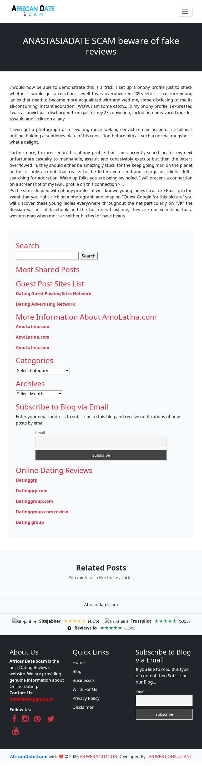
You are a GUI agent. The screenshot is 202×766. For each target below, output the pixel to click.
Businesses (84, 680)
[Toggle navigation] (185, 11)
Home (79, 662)
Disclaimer (83, 707)
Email (40, 432)
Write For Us (85, 689)
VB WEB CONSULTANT (170, 756)
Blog (77, 671)
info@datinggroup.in (31, 699)
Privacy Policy (86, 698)
